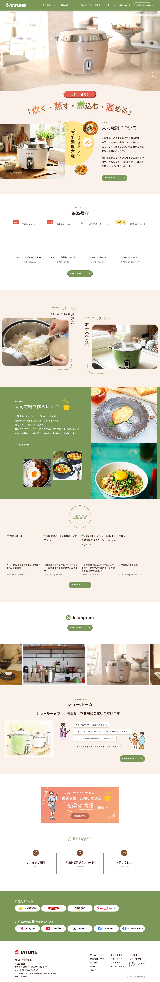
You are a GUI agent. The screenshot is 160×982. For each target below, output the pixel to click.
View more (75, 627)
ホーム (93, 955)
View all (75, 585)
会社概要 (133, 955)
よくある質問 (116, 962)
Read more (110, 177)
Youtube (56, 928)
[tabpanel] (80, 50)
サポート (109, 5)
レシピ (74, 5)
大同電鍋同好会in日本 (135, 928)
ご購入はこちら (144, 5)
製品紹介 (65, 5)
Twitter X (82, 928)
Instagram (30, 928)
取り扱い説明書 (117, 966)
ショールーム (116, 958)
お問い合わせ (124, 5)
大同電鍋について (50, 5)
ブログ (83, 5)
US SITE (140, 964)
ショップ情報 (94, 5)
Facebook (109, 928)
